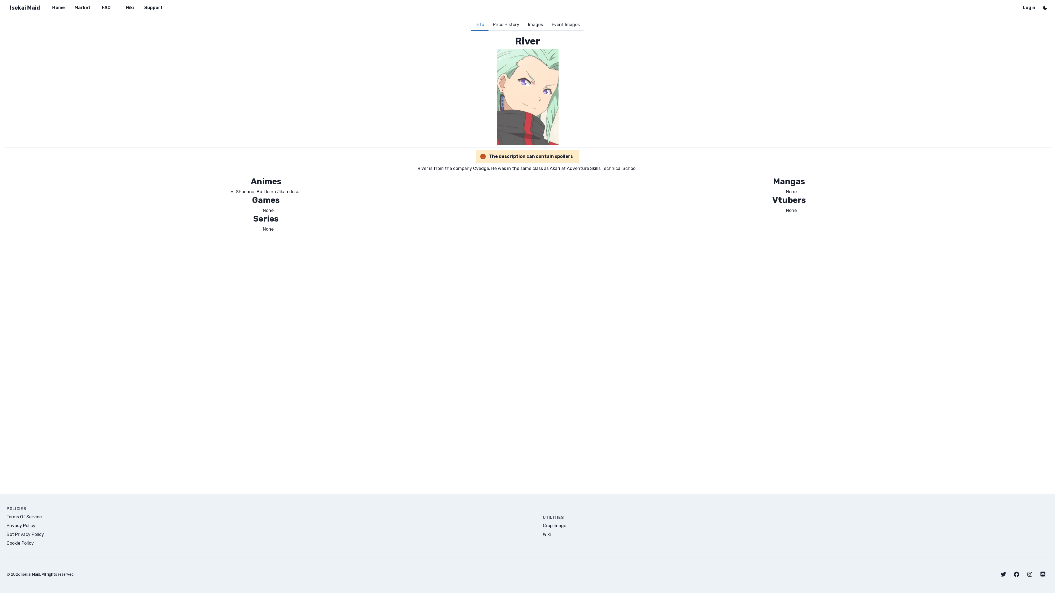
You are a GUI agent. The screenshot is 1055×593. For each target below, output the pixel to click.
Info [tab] (480, 24)
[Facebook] (1016, 574)
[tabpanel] (527, 134)
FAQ (106, 7)
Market (82, 7)
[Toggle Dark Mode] (1045, 7)
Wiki (130, 7)
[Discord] (1042, 574)
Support (153, 7)
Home (58, 7)
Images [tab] (535, 24)
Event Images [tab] (566, 24)
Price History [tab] (506, 24)
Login (1029, 7)
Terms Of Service (24, 516)
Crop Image (554, 525)
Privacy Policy (21, 525)
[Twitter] (1003, 574)
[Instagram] (1029, 574)
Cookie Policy (20, 543)
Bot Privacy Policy (25, 534)
